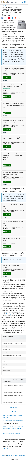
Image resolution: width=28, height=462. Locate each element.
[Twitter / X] (5, 18)
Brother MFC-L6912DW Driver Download (13, 436)
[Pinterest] (9, 18)
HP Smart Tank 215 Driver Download (12, 428)
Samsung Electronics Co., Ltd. (10, 373)
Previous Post (13, 407)
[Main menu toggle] (25, 2)
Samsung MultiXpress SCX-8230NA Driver (13, 395)
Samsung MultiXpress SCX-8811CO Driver (13, 402)
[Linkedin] (12, 18)
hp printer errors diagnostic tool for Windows (13, 420)
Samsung (12, 5)
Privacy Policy (14, 455)
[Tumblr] (19, 18)
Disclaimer (6, 448)
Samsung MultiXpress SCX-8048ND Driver (13, 389)
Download (8, 77)
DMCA (17, 457)
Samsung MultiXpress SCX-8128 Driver (12, 392)
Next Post (13, 411)
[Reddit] (15, 18)
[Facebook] (2, 18)
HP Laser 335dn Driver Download (11, 431)
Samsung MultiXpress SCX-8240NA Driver (13, 399)
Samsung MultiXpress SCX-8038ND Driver (13, 385)
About (8, 455)
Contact (4, 455)
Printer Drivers (5, 5)
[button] (22, 2)
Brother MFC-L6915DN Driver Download (13, 426)
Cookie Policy (22, 455)
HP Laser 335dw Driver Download (11, 433)
